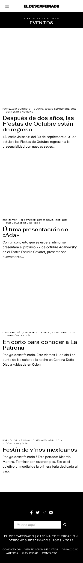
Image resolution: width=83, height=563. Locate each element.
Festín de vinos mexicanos (40, 449)
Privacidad (70, 549)
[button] (65, 525)
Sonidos (34, 223)
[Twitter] (38, 512)
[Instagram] (44, 512)
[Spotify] (51, 512)
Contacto (49, 553)
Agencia (12, 553)
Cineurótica (14, 335)
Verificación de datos (41, 549)
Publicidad (30, 553)
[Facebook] (31, 512)
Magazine (20, 223)
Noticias (27, 112)
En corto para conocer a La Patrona (40, 345)
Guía (8, 223)
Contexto (12, 112)
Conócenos (12, 549)
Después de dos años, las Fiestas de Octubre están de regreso (38, 124)
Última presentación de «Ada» (35, 232)
